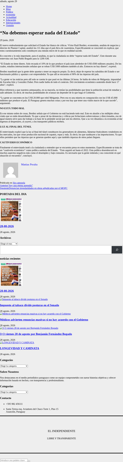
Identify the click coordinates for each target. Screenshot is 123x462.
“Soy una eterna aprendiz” (16, 185)
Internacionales (13, 22)
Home (9, 6)
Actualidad (11, 17)
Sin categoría (19, 182)
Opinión (10, 25)
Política (9, 12)
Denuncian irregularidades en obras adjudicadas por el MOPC (34, 188)
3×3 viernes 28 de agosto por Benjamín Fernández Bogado (36, 334)
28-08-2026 (7, 226)
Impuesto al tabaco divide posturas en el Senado (29, 305)
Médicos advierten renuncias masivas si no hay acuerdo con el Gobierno (44, 319)
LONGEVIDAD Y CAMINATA (19, 348)
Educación (11, 20)
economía (10, 14)
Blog (8, 9)
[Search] (117, 249)
